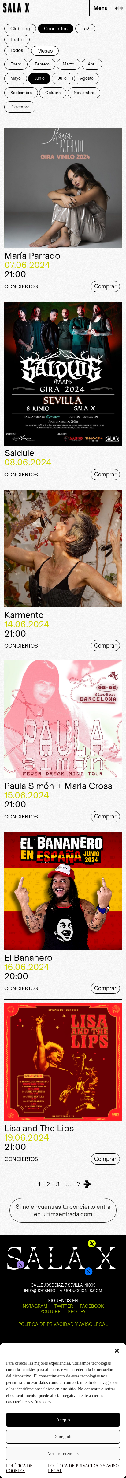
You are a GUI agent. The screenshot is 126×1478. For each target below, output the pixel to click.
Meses (45, 50)
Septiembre (21, 92)
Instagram (34, 1306)
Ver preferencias (63, 1453)
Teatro (17, 39)
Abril (92, 64)
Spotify (77, 1311)
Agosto (87, 78)
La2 (85, 28)
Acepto (63, 1419)
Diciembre (19, 106)
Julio (62, 78)
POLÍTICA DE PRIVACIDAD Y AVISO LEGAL (83, 1468)
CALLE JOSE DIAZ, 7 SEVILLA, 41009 (63, 1285)
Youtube (50, 1311)
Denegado (63, 1436)
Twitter (63, 1306)
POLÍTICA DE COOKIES (19, 1468)
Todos (16, 50)
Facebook (92, 1306)
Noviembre (84, 92)
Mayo (15, 78)
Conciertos (56, 28)
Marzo (68, 64)
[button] (117, 1351)
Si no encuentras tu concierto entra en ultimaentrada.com (63, 1210)
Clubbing (20, 28)
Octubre (53, 92)
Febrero (42, 64)
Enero (15, 64)
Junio (39, 78)
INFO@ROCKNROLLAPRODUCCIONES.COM (63, 1290)
